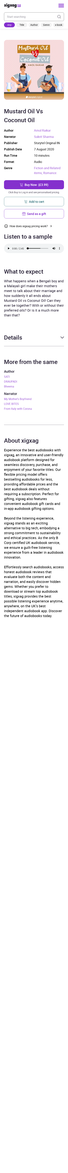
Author (34, 24)
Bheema (9, 386)
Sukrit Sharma (44, 137)
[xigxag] (12, 5)
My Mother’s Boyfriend (18, 399)
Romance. (50, 173)
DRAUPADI (10, 381)
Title (22, 24)
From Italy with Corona (18, 409)
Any (9, 24)
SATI (7, 377)
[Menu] (61, 5)
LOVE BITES (11, 404)
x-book (58, 24)
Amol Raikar (42, 130)
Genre (46, 24)
